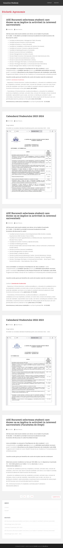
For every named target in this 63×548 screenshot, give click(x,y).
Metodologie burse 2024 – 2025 (13, 534)
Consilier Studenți (10, 3)
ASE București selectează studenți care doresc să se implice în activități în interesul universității (30, 521)
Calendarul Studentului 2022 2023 (25, 319)
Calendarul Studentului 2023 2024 (25, 116)
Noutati (56, 3)
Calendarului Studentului (17, 80)
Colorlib (35, 546)
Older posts (56, 497)
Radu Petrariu (18, 29)
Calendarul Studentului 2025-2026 (13, 527)
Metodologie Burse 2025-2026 (13, 524)
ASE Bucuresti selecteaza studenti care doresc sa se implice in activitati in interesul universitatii (31, 22)
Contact (49, 3)
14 (31, 496)
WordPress (45, 546)
